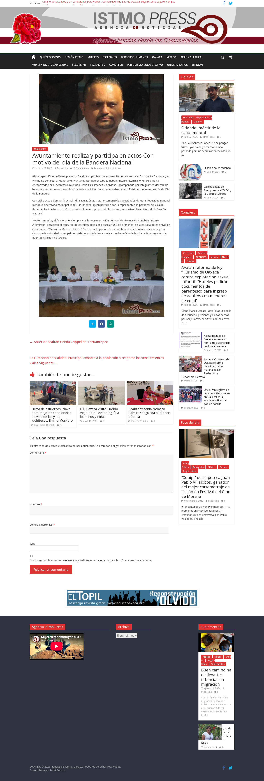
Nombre (36, 504)
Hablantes (97, 64)
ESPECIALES (110, 57)
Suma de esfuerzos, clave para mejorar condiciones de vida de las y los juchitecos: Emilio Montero (52, 415)
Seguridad (79, 64)
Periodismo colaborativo (145, 64)
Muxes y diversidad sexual (50, 64)
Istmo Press (208, 136)
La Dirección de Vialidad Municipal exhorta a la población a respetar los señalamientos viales (97, 360)
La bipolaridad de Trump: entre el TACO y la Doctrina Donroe (217, 190)
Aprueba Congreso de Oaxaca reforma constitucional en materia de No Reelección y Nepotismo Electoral (205, 368)
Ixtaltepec (99, 168)
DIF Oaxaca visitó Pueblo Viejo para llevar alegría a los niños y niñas (99, 413)
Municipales (40, 148)
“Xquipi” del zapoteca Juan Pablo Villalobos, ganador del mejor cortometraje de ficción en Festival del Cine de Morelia (205, 487)
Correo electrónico (42, 524)
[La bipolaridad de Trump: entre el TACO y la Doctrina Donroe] (190, 185)
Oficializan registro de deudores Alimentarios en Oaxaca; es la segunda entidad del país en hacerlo (217, 396)
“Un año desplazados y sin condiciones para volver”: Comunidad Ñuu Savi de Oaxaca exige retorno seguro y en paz (108, 3)
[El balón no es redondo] (190, 166)
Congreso (116, 64)
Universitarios (177, 64)
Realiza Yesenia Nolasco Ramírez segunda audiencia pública (149, 413)
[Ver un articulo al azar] (230, 57)
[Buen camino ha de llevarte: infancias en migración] (216, 634)
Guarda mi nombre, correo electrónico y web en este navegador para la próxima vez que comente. (91, 560)
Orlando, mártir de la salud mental (201, 130)
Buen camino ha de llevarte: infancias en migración (216, 677)
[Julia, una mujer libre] (210, 725)
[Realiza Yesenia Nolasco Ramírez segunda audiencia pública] (150, 383)
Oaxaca (157, 57)
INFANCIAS (201, 257)
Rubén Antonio (113, 168)
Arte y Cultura (190, 57)
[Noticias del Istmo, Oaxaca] (132, 26)
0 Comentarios (81, 168)
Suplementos (217, 664)
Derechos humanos (134, 57)
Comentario (38, 452)
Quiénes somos (50, 57)
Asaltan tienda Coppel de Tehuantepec (69, 342)
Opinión (197, 64)
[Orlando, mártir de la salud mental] (206, 85)
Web (32, 543)
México (171, 57)
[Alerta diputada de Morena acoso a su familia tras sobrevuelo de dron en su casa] (190, 334)
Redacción (62, 168)
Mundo (218, 656)
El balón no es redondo (217, 168)
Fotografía (198, 467)
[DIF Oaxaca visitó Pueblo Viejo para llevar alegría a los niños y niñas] (101, 383)
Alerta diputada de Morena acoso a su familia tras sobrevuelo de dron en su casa (217, 341)
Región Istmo (74, 57)
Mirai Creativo (58, 770)
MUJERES (93, 57)
